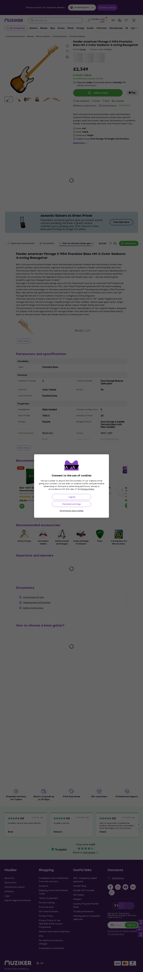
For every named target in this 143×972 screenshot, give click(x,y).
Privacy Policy (87, 489)
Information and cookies (71, 510)
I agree (71, 497)
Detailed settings (71, 504)
